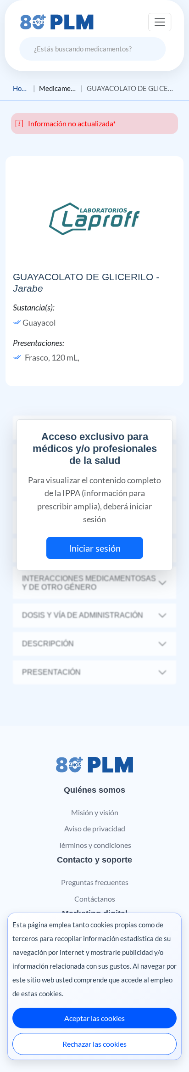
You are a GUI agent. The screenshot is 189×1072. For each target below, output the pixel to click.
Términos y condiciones (94, 845)
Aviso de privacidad (94, 828)
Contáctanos (94, 898)
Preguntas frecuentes (94, 882)
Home (21, 88)
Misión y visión (94, 812)
